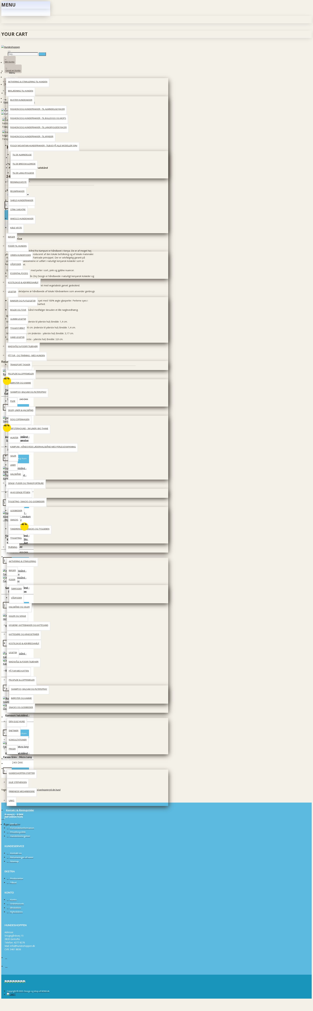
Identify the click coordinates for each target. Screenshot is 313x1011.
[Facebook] (8, 959)
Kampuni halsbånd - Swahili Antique (17, 717)
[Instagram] (8, 967)
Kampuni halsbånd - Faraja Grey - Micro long (17, 755)
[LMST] (11, 994)
